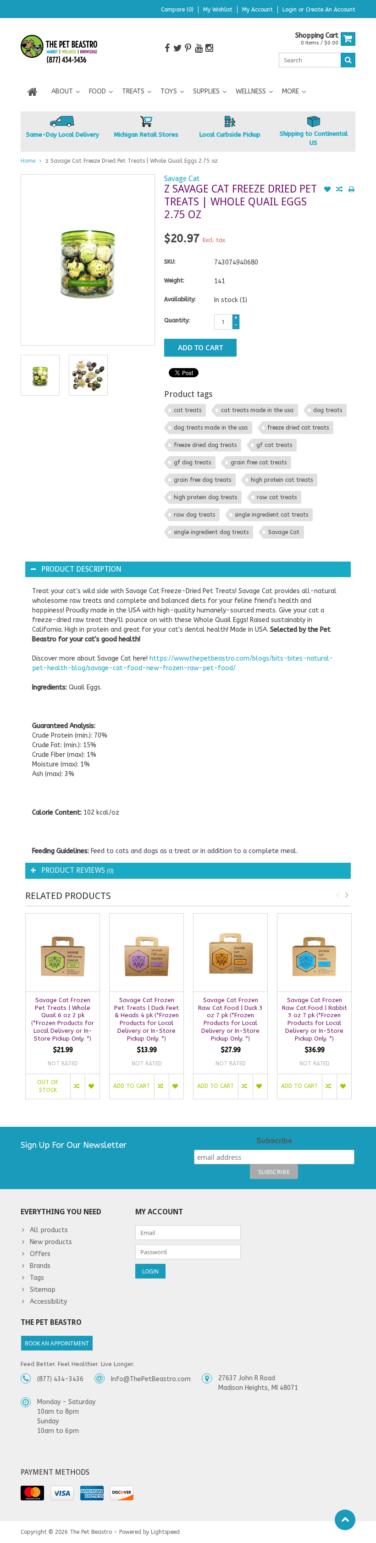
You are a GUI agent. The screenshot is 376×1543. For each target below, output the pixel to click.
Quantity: (177, 320)
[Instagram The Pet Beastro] (209, 48)
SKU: (170, 262)
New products (51, 1242)
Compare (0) (177, 9)
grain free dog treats (202, 480)
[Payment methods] (32, 1493)
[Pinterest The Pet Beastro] (188, 48)
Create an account (330, 9)
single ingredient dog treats (211, 532)
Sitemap (42, 1290)
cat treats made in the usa (257, 410)
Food (97, 91)
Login (290, 9)
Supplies (206, 91)
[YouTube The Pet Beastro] (198, 48)
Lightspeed (165, 1532)
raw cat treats (277, 497)
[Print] (351, 190)
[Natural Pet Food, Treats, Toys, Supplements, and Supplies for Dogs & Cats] (59, 49)
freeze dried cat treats (298, 427)
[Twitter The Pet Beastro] (177, 48)
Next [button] (347, 894)
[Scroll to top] (345, 1520)
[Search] (348, 60)
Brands (40, 1266)
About (62, 91)
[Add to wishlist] (327, 190)
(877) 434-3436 (60, 1379)
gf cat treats (274, 445)
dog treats (327, 410)
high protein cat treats (282, 480)
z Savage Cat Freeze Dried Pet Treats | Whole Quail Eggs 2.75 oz (131, 161)
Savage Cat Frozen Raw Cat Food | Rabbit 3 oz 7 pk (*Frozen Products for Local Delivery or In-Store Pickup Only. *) (314, 1019)
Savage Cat (181, 178)
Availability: (180, 299)
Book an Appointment (57, 1343)
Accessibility (48, 1302)
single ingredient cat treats (271, 515)
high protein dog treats (205, 497)
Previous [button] (337, 894)
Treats (133, 91)
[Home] (32, 92)
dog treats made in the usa (211, 427)
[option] (40, 375)
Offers (40, 1254)
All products (49, 1230)
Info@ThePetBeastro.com (151, 1379)
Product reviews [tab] (77, 870)
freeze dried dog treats (205, 445)
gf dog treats (192, 462)
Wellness (251, 91)
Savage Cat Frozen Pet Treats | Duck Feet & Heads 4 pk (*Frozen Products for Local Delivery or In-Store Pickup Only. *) (146, 1019)
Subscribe (274, 1141)
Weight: (174, 280)
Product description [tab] (81, 569)
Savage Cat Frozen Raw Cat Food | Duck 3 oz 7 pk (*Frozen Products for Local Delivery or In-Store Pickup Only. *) (230, 1019)
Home (28, 161)
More (290, 91)
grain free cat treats (259, 462)
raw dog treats (194, 515)
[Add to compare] (339, 190)
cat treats (187, 410)
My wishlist (217, 9)
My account (257, 9)
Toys (168, 91)
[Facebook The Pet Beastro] (167, 48)
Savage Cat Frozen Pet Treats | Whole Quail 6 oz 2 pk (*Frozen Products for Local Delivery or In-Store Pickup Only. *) (62, 1019)
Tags (37, 1278)
